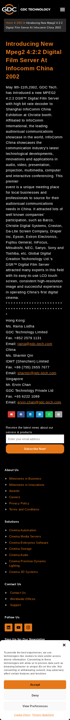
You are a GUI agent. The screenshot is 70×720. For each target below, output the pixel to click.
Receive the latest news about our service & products (29, 430)
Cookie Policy (22, 715)
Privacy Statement (43, 715)
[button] (64, 645)
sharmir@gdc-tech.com (37, 373)
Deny (35, 695)
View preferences (35, 706)
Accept (35, 684)
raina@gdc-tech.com (35, 344)
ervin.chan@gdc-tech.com (39, 402)
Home (9, 22)
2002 (20, 22)
